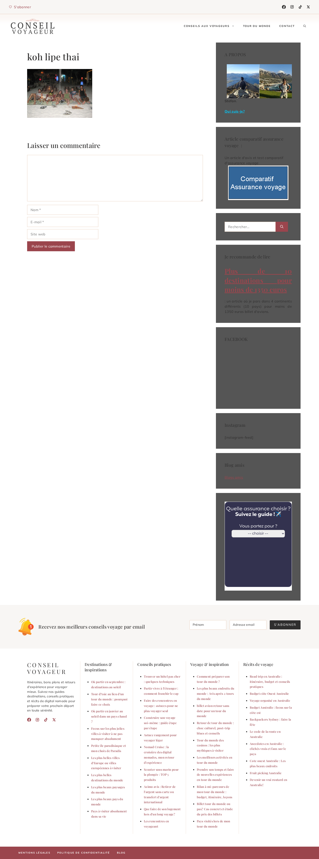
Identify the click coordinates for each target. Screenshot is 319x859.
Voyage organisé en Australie (270, 700)
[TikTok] (300, 7)
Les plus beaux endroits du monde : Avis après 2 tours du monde (215, 693)
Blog (121, 852)
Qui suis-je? (235, 111)
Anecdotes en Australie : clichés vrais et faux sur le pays (268, 749)
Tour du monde (257, 26)
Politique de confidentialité (83, 852)
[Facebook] (284, 7)
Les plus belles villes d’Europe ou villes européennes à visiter (106, 763)
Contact (287, 26)
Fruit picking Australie (265, 773)
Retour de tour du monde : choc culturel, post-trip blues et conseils (215, 728)
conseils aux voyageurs (207, 26)
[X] (308, 7)
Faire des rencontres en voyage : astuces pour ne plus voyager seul (161, 705)
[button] (304, 26)
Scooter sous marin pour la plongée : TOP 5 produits (161, 774)
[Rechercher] (282, 227)
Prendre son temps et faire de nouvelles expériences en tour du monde (215, 774)
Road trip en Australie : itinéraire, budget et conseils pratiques (270, 681)
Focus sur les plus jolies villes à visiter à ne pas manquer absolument (107, 733)
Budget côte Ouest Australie (269, 693)
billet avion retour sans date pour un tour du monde (213, 711)
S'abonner (285, 625)
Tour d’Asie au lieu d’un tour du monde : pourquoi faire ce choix (109, 699)
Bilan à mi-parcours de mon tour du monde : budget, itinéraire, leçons (214, 792)
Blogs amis (234, 477)
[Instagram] (292, 7)
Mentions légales (34, 852)
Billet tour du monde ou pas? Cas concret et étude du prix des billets (215, 809)
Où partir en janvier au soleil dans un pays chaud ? (109, 716)
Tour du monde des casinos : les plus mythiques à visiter (210, 745)
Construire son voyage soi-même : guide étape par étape (160, 723)
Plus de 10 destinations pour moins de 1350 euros (258, 280)
